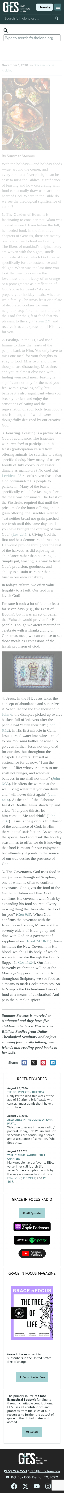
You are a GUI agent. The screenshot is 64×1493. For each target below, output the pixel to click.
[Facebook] (14, 1486)
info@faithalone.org (45, 1471)
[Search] (56, 18)
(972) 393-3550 (15, 1471)
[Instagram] (48, 1486)
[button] (57, 7)
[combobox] (27, 18)
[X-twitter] (25, 1486)
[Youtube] (37, 1486)
